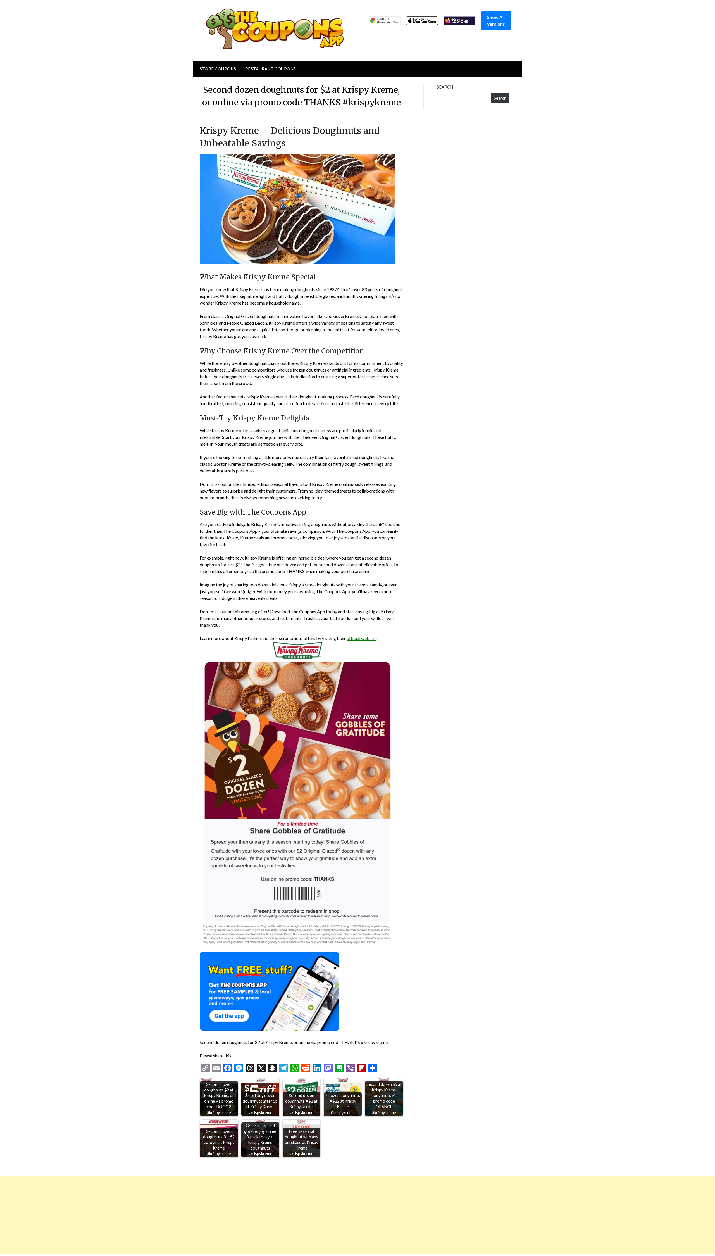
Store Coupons (218, 68)
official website (361, 638)
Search (445, 86)
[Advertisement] (167, 1215)
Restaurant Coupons (270, 68)
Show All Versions (496, 21)
